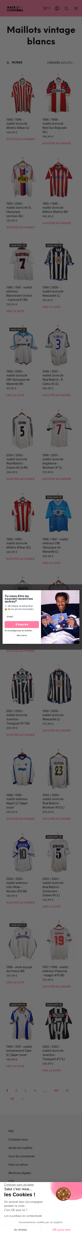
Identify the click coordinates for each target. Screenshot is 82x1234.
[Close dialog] (77, 592)
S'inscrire (22, 624)
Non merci (22, 635)
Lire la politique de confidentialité (23, 1216)
